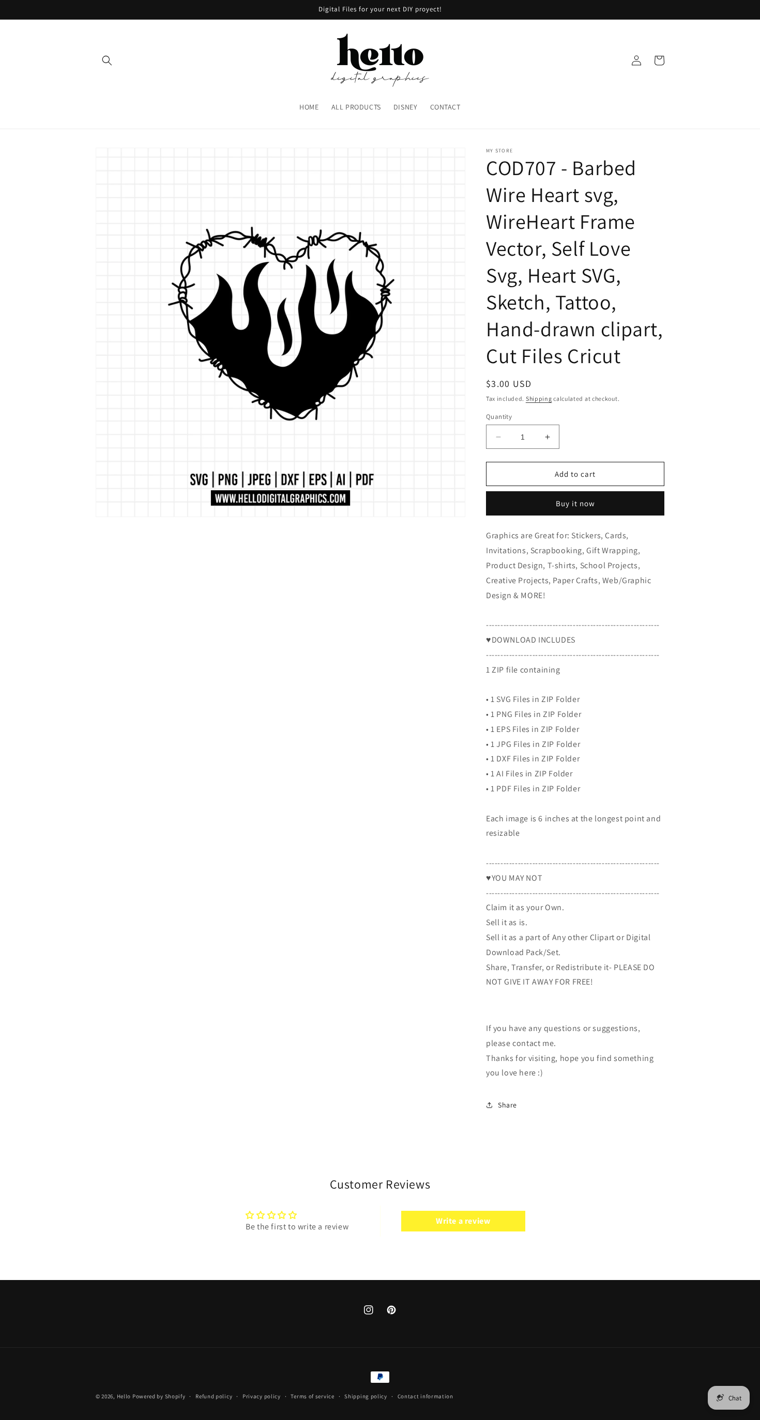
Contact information (425, 1396)
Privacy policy (261, 1396)
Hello (124, 1396)
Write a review (463, 1220)
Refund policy (213, 1396)
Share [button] (507, 1105)
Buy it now (575, 503)
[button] (107, 60)
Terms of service (312, 1396)
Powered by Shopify (159, 1396)
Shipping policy (365, 1396)
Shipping (539, 398)
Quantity (499, 416)
